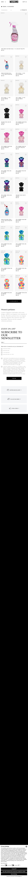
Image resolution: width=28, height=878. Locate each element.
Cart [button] (24, 1)
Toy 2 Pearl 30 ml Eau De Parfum (6, 171)
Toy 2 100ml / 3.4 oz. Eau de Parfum (20, 98)
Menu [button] (2, 1)
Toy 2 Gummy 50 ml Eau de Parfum (6, 293)
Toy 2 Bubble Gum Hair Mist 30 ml (21, 220)
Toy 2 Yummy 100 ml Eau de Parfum (6, 269)
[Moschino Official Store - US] (14, 2)
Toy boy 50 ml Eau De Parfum (6, 123)
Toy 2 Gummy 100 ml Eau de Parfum (21, 293)
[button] (5, 1)
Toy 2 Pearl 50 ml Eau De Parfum (21, 171)
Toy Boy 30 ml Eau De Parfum (21, 196)
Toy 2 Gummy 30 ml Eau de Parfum (21, 269)
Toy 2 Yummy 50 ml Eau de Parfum (21, 244)
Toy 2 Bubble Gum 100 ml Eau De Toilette (21, 147)
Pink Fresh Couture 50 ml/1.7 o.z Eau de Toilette (13, 48)
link (19, 364)
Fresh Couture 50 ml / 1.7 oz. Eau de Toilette (6, 74)
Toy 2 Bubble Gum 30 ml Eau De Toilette (21, 123)
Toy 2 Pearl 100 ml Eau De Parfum (6, 196)
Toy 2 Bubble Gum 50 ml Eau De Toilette (6, 147)
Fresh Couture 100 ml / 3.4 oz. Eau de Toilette (6, 220)
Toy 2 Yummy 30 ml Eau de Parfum (6, 244)
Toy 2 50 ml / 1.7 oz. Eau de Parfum (6, 98)
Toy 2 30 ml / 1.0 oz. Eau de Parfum (20, 74)
